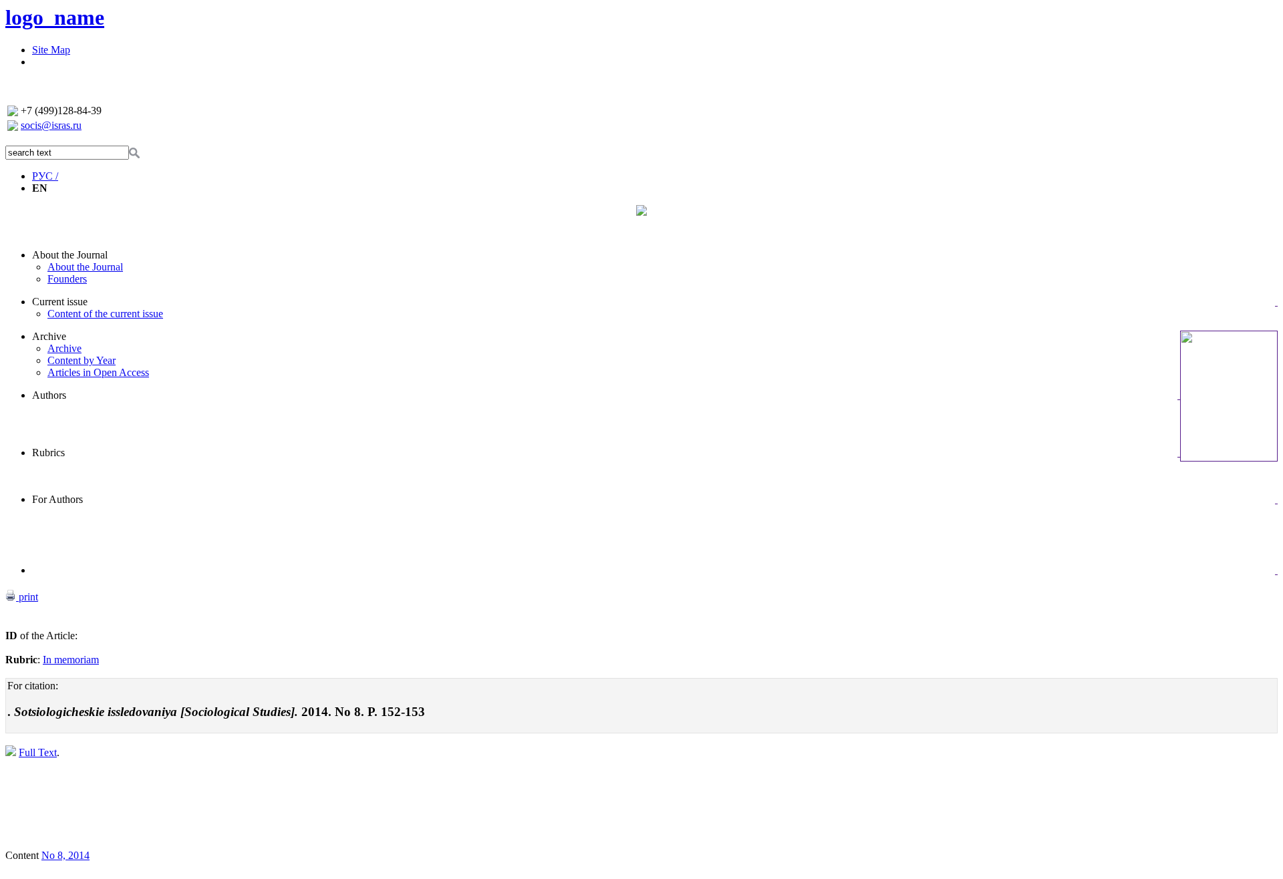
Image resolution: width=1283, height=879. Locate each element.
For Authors (57, 499)
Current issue (60, 301)
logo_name (54, 17)
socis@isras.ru (51, 125)
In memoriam (71, 659)
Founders (67, 279)
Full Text (38, 752)
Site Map (51, 49)
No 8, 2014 (65, 855)
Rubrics (48, 452)
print (27, 596)
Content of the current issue (105, 313)
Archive (49, 336)
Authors (49, 395)
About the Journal (70, 254)
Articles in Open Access (98, 372)
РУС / (45, 176)
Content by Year (81, 360)
